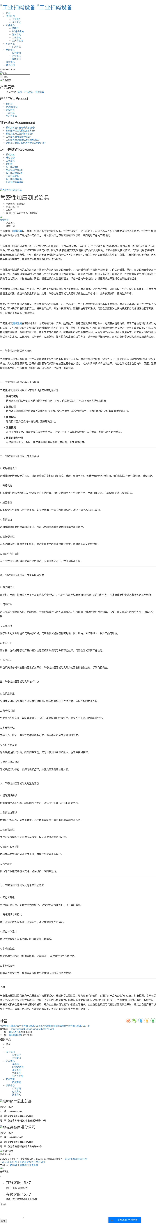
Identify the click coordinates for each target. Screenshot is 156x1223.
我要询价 (4, 219)
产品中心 (10, 25)
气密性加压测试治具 (9, 1025)
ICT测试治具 (12, 166)
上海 (2, 1161)
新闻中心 (10, 49)
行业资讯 (16, 55)
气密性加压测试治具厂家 (78, 1025)
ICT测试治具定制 (14, 178)
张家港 (23, 1161)
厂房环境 (10, 43)
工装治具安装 (12, 175)
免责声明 (33, 1164)
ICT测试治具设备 (14, 172)
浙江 (43, 1161)
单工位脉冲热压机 (14, 169)
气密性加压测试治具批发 (54, 1025)
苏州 (12, 1161)
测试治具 (16, 34)
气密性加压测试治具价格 (31, 1025)
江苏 (7, 1161)
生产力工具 (17, 40)
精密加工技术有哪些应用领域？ (21, 127)
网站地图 (24, 1164)
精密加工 (10, 154)
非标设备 (10, 157)
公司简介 (16, 19)
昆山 (17, 1161)
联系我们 (10, 64)
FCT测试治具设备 (14, 181)
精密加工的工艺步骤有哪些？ (20, 133)
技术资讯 (16, 58)
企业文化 (16, 22)
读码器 (15, 28)
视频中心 (10, 61)
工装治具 (16, 37)
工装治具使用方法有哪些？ (19, 136)
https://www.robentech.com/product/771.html (32, 1028)
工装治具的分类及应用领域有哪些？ (23, 139)
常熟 (29, 1161)
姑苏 (38, 1161)
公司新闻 (16, 52)
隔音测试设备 (15, 1034)
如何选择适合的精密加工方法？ (21, 130)
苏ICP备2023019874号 (76, 1158)
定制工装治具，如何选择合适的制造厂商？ (26, 142)
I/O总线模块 (18, 31)
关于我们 (10, 16)
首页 (8, 12)
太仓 (33, 1161)
